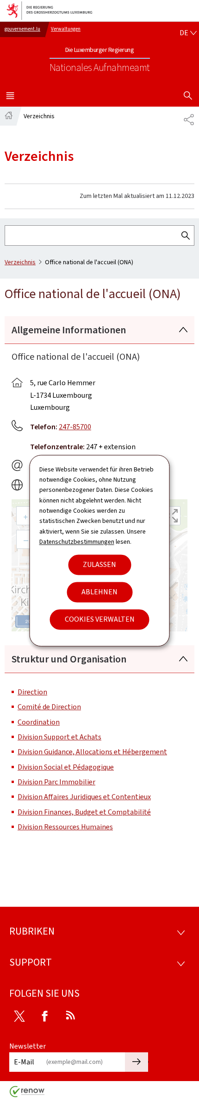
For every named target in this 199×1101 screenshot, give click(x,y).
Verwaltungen (66, 28)
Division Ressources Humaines (65, 827)
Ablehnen (99, 592)
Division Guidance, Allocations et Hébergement (92, 752)
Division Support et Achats (59, 737)
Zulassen (99, 564)
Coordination (39, 722)
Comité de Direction (49, 707)
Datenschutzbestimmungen (76, 542)
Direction (32, 692)
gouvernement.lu (22, 28)
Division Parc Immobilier (56, 782)
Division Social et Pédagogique (66, 767)
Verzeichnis (20, 262)
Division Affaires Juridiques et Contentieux (84, 797)
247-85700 (75, 427)
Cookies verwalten (100, 619)
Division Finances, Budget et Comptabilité (84, 812)
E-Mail (24, 1062)
